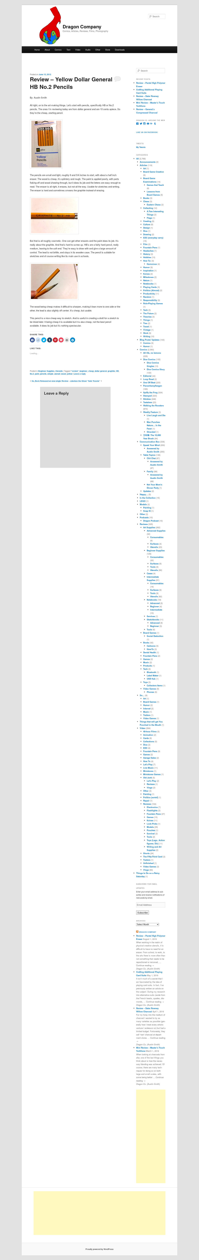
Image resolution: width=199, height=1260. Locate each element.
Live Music (148, 767)
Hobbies (147, 257)
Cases (150, 573)
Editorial (147, 375)
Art (144, 168)
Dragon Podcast (151, 520)
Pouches (151, 830)
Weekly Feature (150, 412)
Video (77, 49)
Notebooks (148, 283)
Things (146, 319)
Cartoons (151, 645)
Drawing (147, 234)
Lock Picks (152, 823)
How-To (150, 649)
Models (143, 504)
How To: (147, 260)
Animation (148, 734)
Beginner (154, 606)
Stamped (147, 395)
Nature (146, 280)
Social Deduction (155, 636)
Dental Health (149, 652)
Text (68, 49)
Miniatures (148, 770)
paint (37, 373)
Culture (146, 224)
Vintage (146, 329)
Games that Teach (155, 184)
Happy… (144, 494)
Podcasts (144, 517)
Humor (146, 267)
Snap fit (147, 510)
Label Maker (152, 675)
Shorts (146, 853)
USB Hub (151, 678)
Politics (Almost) (151, 290)
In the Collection (148, 497)
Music (146, 662)
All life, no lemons (152, 352)
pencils (43, 373)
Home (37, 49)
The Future (148, 313)
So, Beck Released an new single (46, 381)
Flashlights (152, 810)
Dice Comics (149, 359)
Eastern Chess (154, 204)
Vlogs (149, 787)
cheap (91, 371)
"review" (75, 371)
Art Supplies (149, 527)
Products (147, 665)
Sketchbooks (153, 619)
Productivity (149, 293)
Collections (148, 741)
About (47, 49)
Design (146, 227)
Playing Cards (150, 287)
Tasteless (147, 402)
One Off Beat (149, 382)
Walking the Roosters (153, 405)
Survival (151, 833)
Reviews (144, 524)
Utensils (59, 371)
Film (145, 244)
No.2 (32, 373)
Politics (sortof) (150, 797)
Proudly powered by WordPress (99, 1249)
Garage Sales (149, 757)
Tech (145, 309)
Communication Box (150, 441)
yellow (69, 373)
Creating (147, 221)
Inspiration (148, 270)
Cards (146, 738)
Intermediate (156, 609)
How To (146, 761)
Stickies (147, 398)
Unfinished (148, 863)
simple (50, 373)
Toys (145, 682)
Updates (147, 491)
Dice (145, 230)
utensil (57, 373)
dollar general (101, 371)
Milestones (148, 277)
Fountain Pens (150, 247)
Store (107, 49)
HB (117, 371)
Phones (150, 691)
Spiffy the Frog (150, 392)
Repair (146, 800)
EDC (145, 747)
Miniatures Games (152, 774)
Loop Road (148, 379)
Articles (143, 165)
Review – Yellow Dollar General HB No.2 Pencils (71, 83)
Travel (146, 326)
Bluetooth (151, 672)
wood (63, 373)
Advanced (155, 603)
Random (147, 296)
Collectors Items (154, 685)
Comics (58, 49)
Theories (147, 316)
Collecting (148, 208)
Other (97, 49)
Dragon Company (82, 26)
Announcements (147, 161)
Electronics (152, 807)
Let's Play (148, 764)
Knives (146, 273)
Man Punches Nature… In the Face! (154, 425)
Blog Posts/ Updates (149, 339)
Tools (152, 566)
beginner (83, 371)
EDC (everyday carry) (153, 237)
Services (151, 616)
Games (146, 659)
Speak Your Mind (151, 445)
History (146, 253)
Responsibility (150, 300)
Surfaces (154, 543)
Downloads (120, 49)
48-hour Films (150, 731)
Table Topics (149, 454)
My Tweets (141, 147)
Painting (147, 507)
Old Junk (147, 777)
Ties (145, 323)
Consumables (156, 537)
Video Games (149, 688)
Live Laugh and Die (156, 415)
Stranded (151, 431)
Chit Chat (151, 458)
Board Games (149, 632)
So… (142, 695)
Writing (146, 336)
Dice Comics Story (156, 369)
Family (150, 471)
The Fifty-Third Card (152, 856)
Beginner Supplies (46, 371)
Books (146, 198)
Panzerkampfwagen (152, 385)
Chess (146, 201)
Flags (149, 217)
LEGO (143, 501)
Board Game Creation (153, 171)
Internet (146, 708)
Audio (87, 49)
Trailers (146, 715)
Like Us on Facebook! (147, 132)
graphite (111, 371)
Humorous (152, 263)
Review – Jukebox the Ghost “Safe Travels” (81, 381)
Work (145, 333)
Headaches (148, 250)
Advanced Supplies (156, 530)
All (137, 158)
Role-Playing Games (153, 303)
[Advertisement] (150, 1136)
